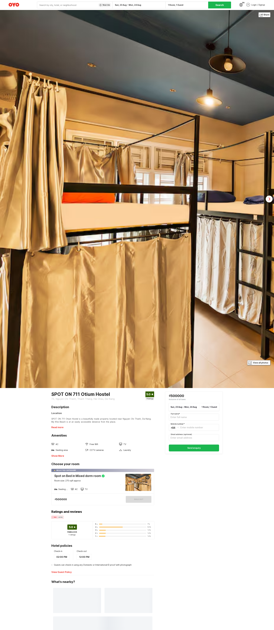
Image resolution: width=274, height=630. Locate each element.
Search (219, 5)
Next (269, 199)
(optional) (181, 434)
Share (266, 14)
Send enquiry (194, 448)
